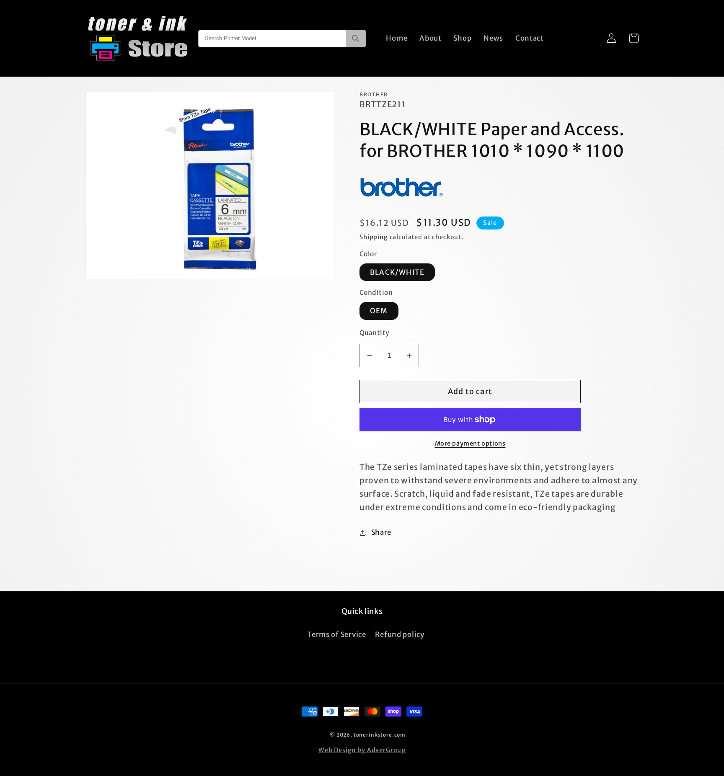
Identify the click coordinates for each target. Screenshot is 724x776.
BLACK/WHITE (397, 272)
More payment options (470, 443)
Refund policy (399, 634)
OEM (379, 310)
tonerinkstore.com (380, 735)
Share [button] (381, 532)
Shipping (373, 237)
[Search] (355, 38)
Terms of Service (336, 634)
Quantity (374, 333)
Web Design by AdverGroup (362, 750)
